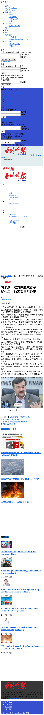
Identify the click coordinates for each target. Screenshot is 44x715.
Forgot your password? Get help (12, 119)
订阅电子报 (9, 101)
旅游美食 (12, 37)
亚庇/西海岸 (13, 19)
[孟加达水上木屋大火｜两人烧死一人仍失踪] (12, 474)
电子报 (7, 28)
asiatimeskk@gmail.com (17, 698)
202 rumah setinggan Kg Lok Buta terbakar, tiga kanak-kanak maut (20, 647)
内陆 (11, 14)
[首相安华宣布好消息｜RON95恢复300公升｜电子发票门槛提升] (12, 448)
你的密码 (24, 57)
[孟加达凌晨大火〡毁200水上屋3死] (12, 498)
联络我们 (8, 41)
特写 (7, 32)
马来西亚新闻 (10, 10)
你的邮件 (24, 68)
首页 (7, 6)
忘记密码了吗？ (7, 62)
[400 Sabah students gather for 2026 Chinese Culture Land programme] (6, 604)
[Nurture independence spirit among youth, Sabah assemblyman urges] (6, 623)
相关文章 (5, 429)
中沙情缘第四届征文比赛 (18, 39)
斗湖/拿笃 (13, 17)
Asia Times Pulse (11, 8)
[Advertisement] (18, 163)
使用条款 (8, 702)
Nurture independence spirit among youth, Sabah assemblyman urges (19, 628)
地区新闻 (8, 12)
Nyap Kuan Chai (6, 299)
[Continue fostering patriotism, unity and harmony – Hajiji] (6, 547)
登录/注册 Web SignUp (13, 93)
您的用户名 (25, 54)
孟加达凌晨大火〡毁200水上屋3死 (16, 502)
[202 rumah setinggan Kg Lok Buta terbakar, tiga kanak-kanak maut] (6, 642)
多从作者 (12, 429)
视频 (7, 30)
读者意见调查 (14, 44)
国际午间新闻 (14, 26)
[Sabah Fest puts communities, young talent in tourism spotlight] (6, 566)
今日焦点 (8, 276)
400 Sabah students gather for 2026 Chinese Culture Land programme (20, 609)
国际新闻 (8, 23)
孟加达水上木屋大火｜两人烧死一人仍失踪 (20, 479)
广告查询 (8, 99)
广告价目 (12, 46)
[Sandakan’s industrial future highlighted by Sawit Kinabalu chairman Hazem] (6, 585)
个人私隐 (8, 704)
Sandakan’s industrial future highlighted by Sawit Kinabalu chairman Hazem (20, 590)
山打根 (12, 21)
